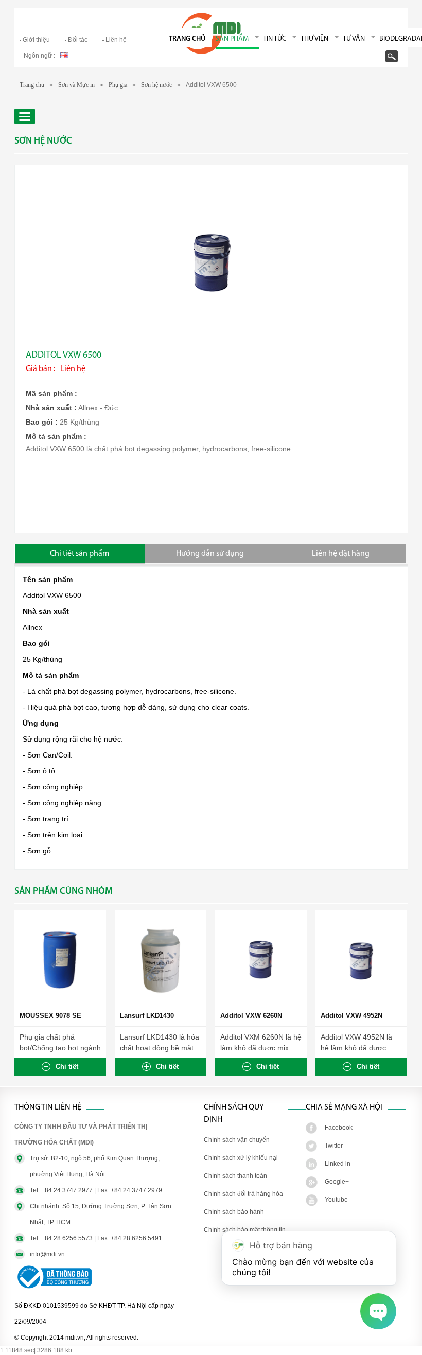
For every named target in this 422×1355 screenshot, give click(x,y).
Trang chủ (187, 39)
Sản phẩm (232, 39)
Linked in (337, 1163)
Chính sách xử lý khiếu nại (241, 1158)
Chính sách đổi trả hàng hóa (243, 1194)
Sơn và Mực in (76, 85)
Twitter (334, 1145)
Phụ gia (118, 85)
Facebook (339, 1127)
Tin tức (274, 39)
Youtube (336, 1199)
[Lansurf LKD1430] (160, 1003)
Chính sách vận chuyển (237, 1139)
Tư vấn (354, 39)
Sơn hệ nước (156, 85)
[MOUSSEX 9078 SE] (60, 1003)
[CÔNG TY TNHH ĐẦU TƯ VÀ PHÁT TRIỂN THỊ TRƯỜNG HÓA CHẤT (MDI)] (211, 52)
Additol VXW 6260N (251, 1015)
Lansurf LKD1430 (147, 1015)
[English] (64, 54)
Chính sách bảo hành (234, 1212)
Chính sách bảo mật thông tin (245, 1230)
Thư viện (314, 39)
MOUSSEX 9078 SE (50, 1015)
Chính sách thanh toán (235, 1176)
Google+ (337, 1181)
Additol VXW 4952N (351, 1015)
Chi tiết (67, 1066)
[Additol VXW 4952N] (361, 1003)
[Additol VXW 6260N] (261, 1003)
